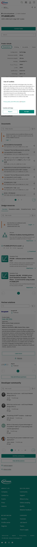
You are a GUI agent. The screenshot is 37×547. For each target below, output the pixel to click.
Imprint (23, 102)
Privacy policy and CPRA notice (11, 102)
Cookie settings (8, 108)
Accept (26, 112)
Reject (10, 112)
